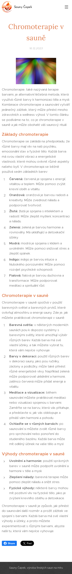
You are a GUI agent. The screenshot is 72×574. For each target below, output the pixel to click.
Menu (66, 6)
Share (11, 543)
